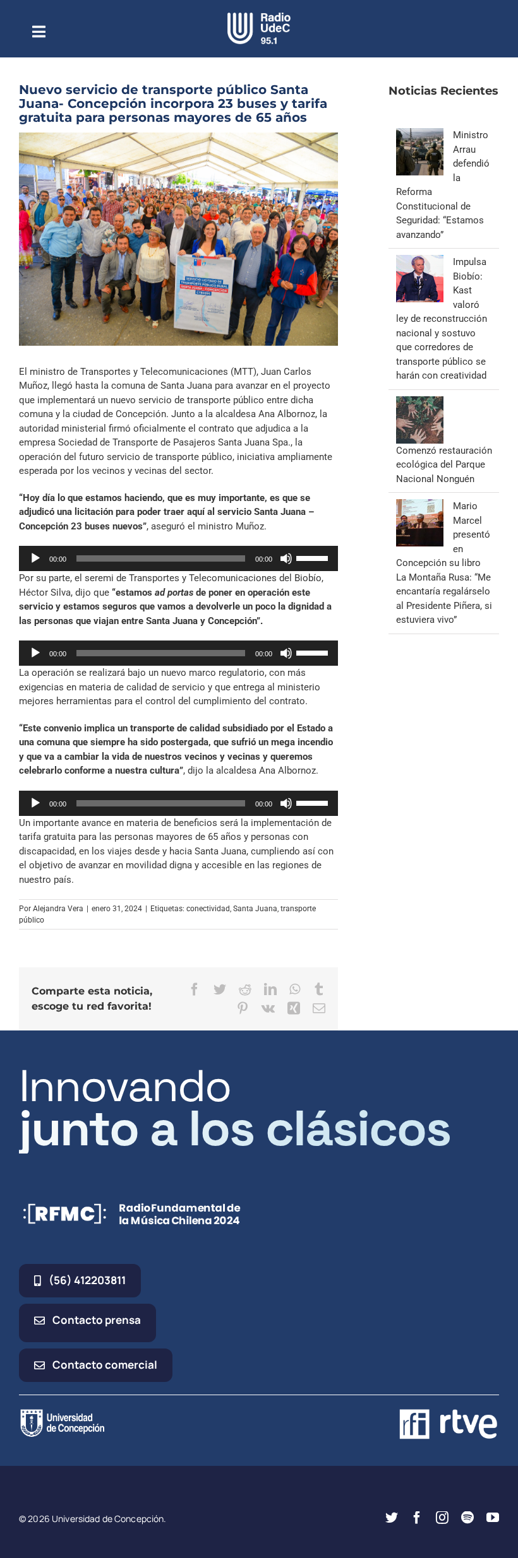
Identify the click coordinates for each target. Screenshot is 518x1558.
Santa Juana (255, 908)
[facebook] (417, 1517)
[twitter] (391, 1517)
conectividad (208, 908)
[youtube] (492, 1517)
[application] (178, 558)
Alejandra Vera (58, 908)
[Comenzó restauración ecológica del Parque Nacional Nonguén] (419, 403)
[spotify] (467, 1517)
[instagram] (442, 1517)
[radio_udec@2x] (259, 17)
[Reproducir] (35, 558)
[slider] (314, 557)
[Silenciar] (286, 558)
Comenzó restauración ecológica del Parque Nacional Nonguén (444, 465)
